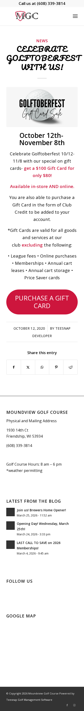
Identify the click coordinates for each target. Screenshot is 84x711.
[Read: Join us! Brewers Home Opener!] (10, 512)
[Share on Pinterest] (56, 367)
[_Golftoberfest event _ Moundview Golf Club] (42, 107)
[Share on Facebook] (14, 367)
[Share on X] (28, 367)
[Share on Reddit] (70, 367)
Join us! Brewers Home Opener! (41, 510)
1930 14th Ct (17, 430)
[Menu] (75, 16)
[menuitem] (75, 16)
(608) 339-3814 (51, 3)
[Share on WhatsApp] (42, 367)
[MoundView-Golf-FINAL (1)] (34, 16)
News (42, 40)
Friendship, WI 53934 (24, 436)
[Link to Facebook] (67, 705)
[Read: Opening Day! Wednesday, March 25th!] (10, 525)
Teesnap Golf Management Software (29, 699)
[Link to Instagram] (74, 705)
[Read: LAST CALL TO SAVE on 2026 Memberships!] (10, 544)
